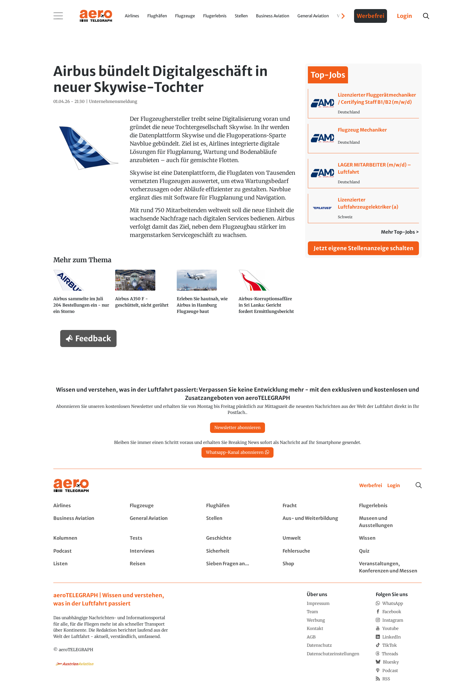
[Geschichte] (237, 538)
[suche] (426, 16)
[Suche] (419, 485)
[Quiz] (390, 551)
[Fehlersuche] (314, 551)
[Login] (393, 485)
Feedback (93, 338)
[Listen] (84, 567)
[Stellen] (237, 522)
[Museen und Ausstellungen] (390, 522)
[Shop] (314, 567)
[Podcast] (84, 551)
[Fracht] (314, 505)
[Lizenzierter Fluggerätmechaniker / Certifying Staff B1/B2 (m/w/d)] (363, 103)
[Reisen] (161, 567)
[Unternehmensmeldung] (113, 102)
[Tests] (161, 538)
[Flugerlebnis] (390, 505)
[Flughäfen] (237, 505)
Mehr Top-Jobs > (400, 232)
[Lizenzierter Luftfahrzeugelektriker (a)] (363, 208)
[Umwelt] (314, 538)
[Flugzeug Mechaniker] (363, 138)
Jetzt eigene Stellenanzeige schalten (363, 248)
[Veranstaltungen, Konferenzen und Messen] (390, 567)
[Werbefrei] (370, 485)
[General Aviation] (161, 522)
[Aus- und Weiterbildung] (314, 522)
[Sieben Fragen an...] (237, 567)
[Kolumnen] (84, 538)
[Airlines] (84, 505)
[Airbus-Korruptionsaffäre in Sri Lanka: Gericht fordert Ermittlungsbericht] (267, 294)
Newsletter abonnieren (237, 427)
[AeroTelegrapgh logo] (71, 485)
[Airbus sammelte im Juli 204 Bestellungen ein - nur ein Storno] (82, 294)
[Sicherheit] (237, 551)
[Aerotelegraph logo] (96, 15)
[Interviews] (161, 551)
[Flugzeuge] (161, 505)
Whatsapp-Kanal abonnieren (235, 452)
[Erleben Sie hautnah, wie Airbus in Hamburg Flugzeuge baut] (205, 294)
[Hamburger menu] (58, 16)
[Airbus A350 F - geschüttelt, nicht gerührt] (144, 294)
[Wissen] (390, 538)
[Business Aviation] (84, 522)
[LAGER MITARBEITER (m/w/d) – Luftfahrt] (363, 173)
